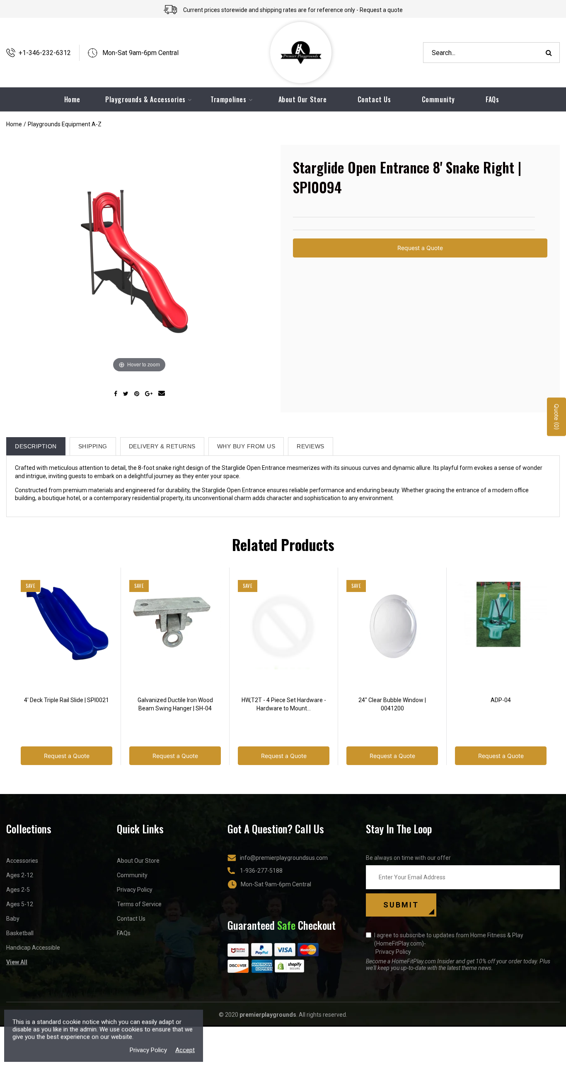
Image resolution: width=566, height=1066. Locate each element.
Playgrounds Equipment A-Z (65, 124)
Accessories (22, 860)
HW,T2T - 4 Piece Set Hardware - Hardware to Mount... (284, 704)
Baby (12, 918)
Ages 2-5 (18, 889)
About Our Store (302, 99)
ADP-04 (501, 700)
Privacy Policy (134, 889)
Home (14, 124)
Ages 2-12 (19, 875)
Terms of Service (139, 904)
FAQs (492, 99)
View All (16, 962)
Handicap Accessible (33, 947)
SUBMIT (401, 904)
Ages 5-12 (19, 904)
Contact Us (374, 99)
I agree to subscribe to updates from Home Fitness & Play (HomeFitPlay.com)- (448, 943)
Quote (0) (556, 417)
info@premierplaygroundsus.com (284, 857)
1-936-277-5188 (261, 870)
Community (438, 99)
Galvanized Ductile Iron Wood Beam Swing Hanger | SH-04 (175, 704)
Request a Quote (420, 247)
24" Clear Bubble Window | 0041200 (392, 704)
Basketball (20, 933)
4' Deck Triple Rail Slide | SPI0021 (66, 700)
